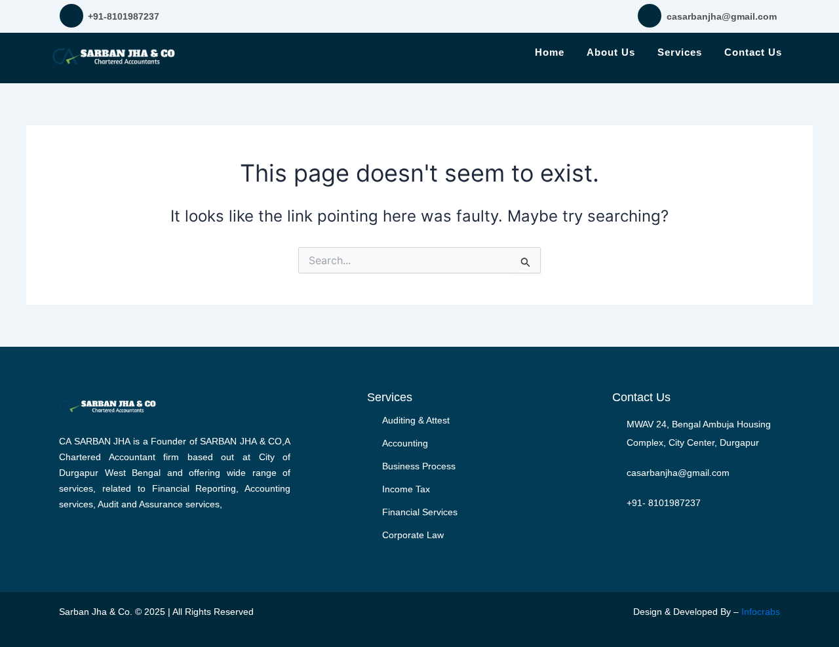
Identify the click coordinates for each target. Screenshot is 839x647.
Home (549, 52)
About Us (611, 52)
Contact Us (753, 52)
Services (679, 52)
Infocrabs (760, 611)
